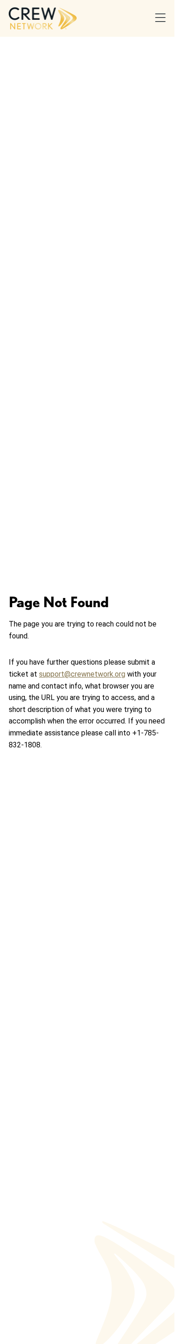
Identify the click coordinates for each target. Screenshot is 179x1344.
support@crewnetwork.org (82, 674)
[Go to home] (43, 18)
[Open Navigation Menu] (160, 19)
